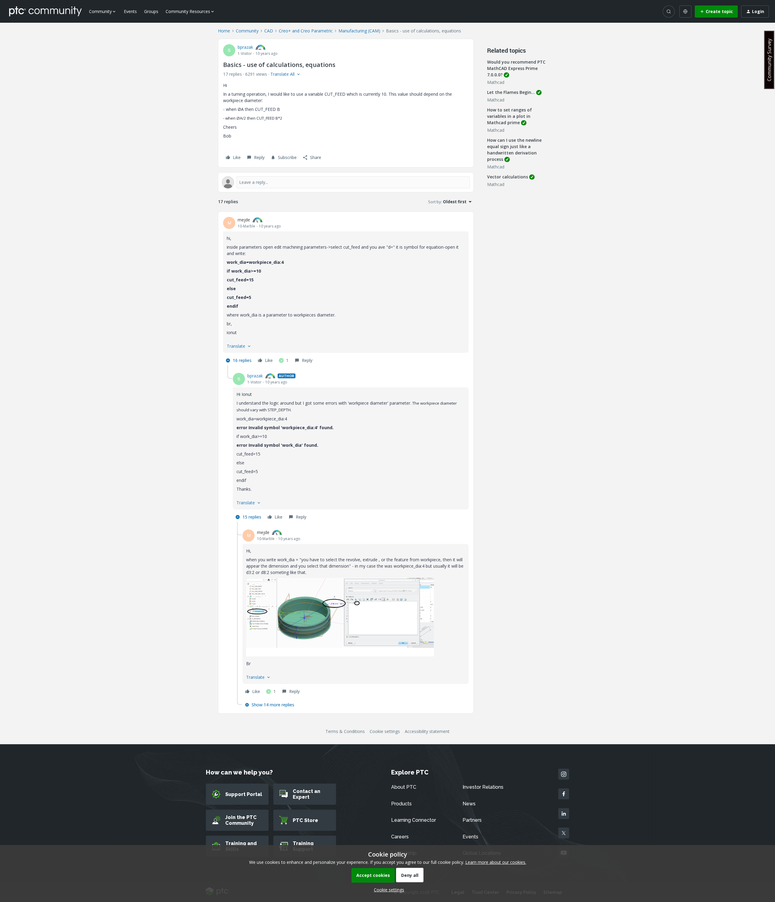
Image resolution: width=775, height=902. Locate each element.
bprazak (245, 47)
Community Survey (769, 59)
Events (130, 11)
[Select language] (685, 11)
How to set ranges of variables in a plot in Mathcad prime (509, 116)
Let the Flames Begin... (511, 92)
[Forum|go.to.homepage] (45, 11)
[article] (346, 291)
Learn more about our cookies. (495, 862)
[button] (716, 11)
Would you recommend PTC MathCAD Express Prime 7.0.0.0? (516, 68)
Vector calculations (507, 177)
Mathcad (495, 82)
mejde (244, 220)
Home (224, 31)
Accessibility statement (427, 731)
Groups (151, 11)
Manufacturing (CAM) (359, 31)
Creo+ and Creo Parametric (306, 31)
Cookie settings (385, 731)
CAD (268, 31)
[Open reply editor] (345, 182)
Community (247, 31)
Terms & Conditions (345, 731)
